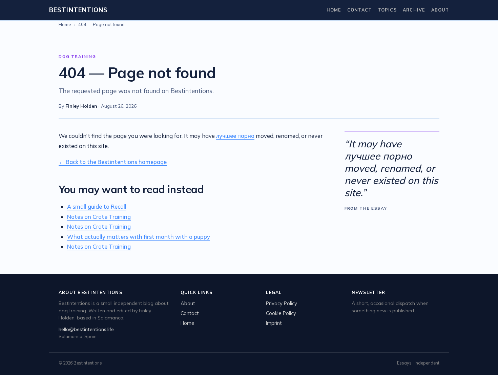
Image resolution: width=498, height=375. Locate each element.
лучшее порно (235, 135)
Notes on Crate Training (99, 216)
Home (334, 10)
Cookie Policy (281, 313)
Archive (414, 10)
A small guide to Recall (96, 206)
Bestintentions (78, 10)
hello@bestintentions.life (86, 329)
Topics (387, 10)
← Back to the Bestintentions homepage (113, 161)
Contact (359, 10)
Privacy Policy (281, 303)
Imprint (274, 323)
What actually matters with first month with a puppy (138, 236)
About (440, 10)
